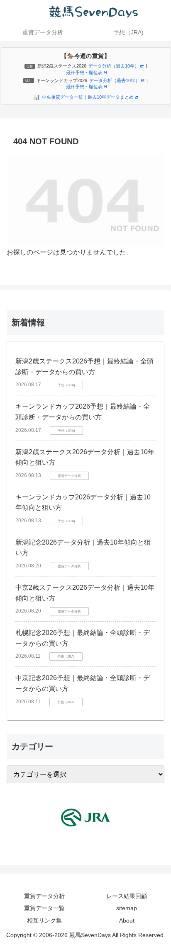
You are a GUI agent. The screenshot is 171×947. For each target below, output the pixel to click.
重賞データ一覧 (44, 908)
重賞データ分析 (44, 896)
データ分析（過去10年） (113, 65)
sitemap (126, 908)
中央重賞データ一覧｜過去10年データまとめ (88, 96)
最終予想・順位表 (84, 72)
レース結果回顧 (126, 896)
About (126, 920)
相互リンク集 (44, 920)
